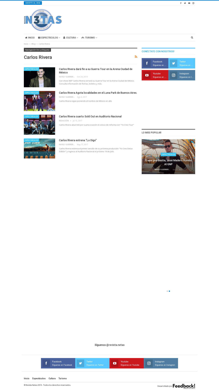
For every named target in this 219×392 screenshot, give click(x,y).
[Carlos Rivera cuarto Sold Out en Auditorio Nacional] (39, 125)
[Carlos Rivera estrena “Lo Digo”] (39, 148)
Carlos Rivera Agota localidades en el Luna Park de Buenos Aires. (98, 92)
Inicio (31, 37)
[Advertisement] (141, 19)
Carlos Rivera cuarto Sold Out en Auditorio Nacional (90, 116)
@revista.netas (115, 344)
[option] (168, 215)
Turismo (90, 37)
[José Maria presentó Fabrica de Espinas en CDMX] (168, 156)
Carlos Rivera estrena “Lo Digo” (78, 140)
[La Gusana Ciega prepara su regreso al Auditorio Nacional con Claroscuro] (168, 194)
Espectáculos (49, 37)
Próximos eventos (168, 230)
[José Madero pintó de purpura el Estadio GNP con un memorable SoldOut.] (168, 270)
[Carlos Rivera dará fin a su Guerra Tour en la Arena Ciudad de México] (39, 77)
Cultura (71, 37)
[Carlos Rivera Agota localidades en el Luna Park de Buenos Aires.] (39, 101)
